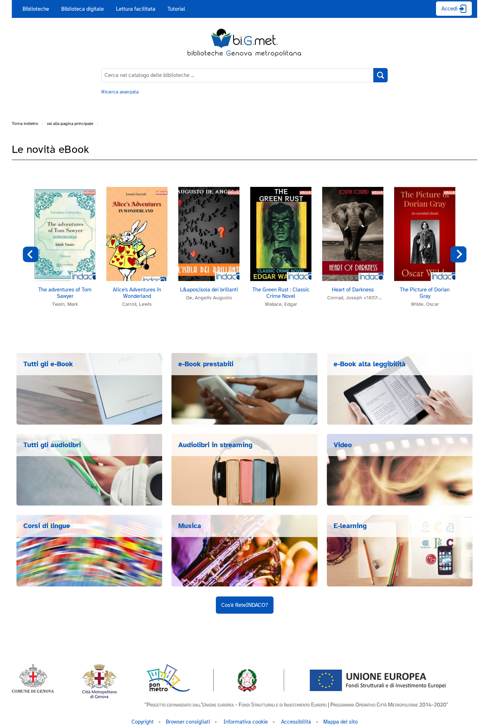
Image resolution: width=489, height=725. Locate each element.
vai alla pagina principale (70, 123)
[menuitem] (35, 9)
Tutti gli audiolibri (52, 445)
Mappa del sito (340, 722)
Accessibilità (296, 722)
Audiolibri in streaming (215, 445)
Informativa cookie (245, 722)
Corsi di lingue (46, 526)
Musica (189, 526)
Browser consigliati (188, 722)
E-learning (350, 526)
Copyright (142, 722)
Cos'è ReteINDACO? (244, 605)
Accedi (449, 8)
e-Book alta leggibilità (370, 364)
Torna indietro (25, 123)
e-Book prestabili (205, 364)
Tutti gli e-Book (48, 364)
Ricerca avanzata (120, 92)
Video (343, 445)
